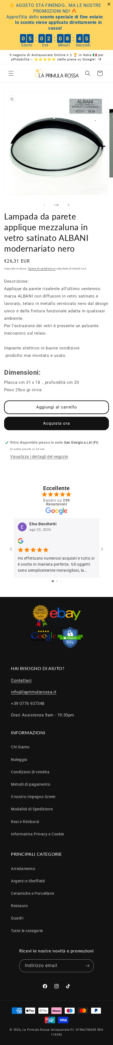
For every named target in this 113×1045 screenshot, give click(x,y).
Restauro (19, 906)
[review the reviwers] (20, 542)
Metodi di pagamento (30, 784)
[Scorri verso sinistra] (44, 205)
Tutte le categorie (27, 931)
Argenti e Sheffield (28, 881)
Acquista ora (56, 423)
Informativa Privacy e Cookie (37, 834)
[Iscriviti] (87, 965)
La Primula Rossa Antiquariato (46, 1030)
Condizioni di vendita (30, 772)
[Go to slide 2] (57, 581)
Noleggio (19, 759)
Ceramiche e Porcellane (32, 893)
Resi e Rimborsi (25, 821)
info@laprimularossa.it (33, 692)
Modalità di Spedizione (32, 809)
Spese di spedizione (41, 268)
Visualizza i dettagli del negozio (39, 456)
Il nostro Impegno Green (33, 796)
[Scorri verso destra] (69, 205)
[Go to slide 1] (53, 581)
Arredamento (23, 868)
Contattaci (21, 680)
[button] (11, 73)
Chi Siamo (20, 747)
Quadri (17, 918)
